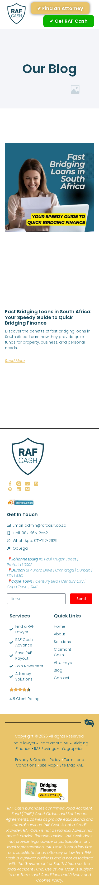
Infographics (71, 748)
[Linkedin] (18, 489)
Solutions (55, 641)
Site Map (48, 765)
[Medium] (27, 489)
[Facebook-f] (10, 483)
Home (55, 626)
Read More (15, 360)
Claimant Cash (55, 652)
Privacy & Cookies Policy (37, 759)
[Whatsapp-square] (36, 483)
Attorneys (55, 662)
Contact (55, 678)
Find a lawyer (23, 743)
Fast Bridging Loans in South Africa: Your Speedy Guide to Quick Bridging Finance (48, 317)
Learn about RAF (54, 743)
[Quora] (10, 489)
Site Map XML (71, 765)
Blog (55, 670)
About (55, 634)
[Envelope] (27, 483)
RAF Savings (45, 748)
